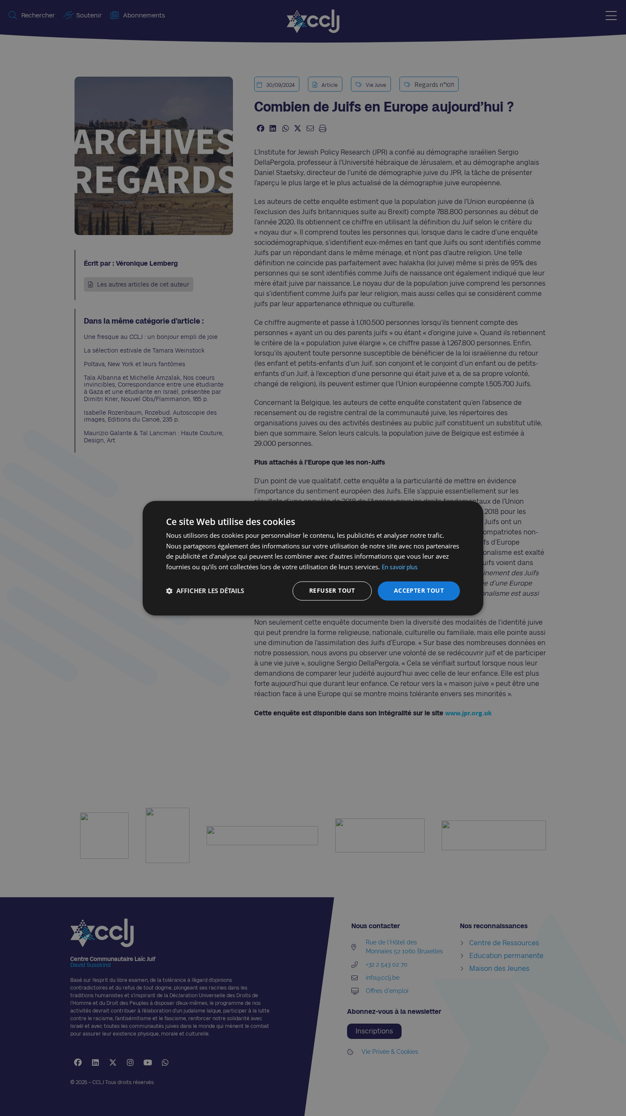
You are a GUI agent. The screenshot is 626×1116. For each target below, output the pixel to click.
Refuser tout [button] (332, 590)
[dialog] (313, 558)
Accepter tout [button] (419, 590)
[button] (205, 591)
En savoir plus (400, 567)
